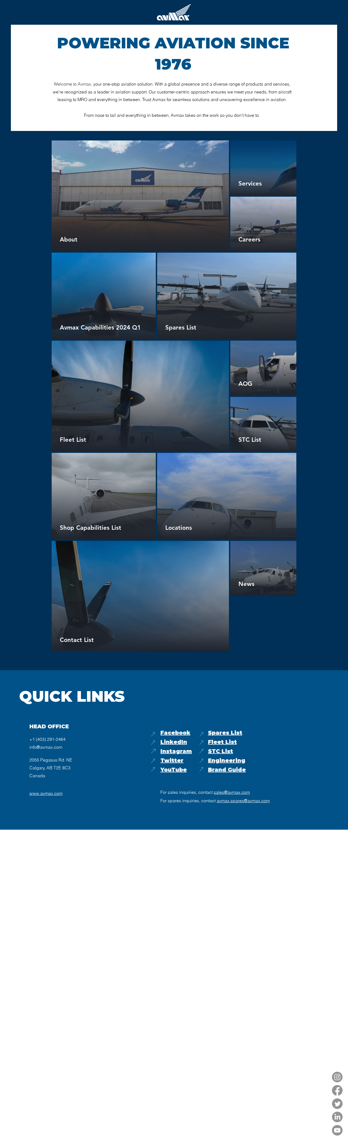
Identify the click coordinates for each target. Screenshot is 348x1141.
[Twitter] (337, 1103)
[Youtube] (337, 1130)
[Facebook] (337, 1090)
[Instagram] (337, 1077)
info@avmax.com (45, 747)
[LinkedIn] (337, 1117)
